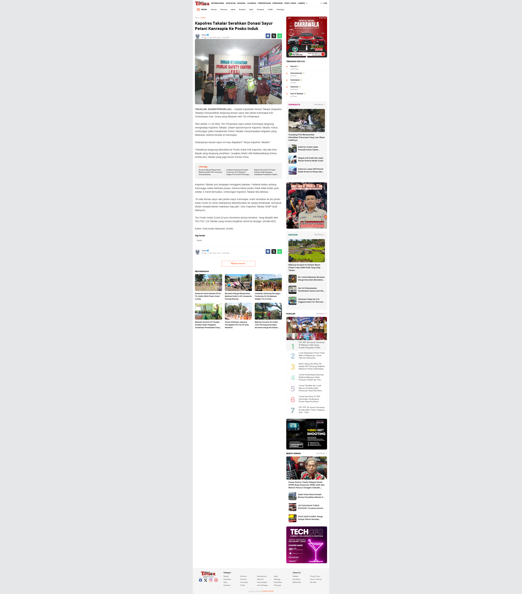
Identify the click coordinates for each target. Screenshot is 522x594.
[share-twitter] (273, 35)
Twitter (206, 583)
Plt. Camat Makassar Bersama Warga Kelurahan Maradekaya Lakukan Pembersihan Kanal (311, 278)
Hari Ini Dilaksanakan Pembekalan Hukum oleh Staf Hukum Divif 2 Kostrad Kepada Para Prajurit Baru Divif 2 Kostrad (311, 290)
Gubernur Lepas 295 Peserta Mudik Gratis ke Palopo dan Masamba (310, 170)
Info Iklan (313, 582)
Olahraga (251, 3)
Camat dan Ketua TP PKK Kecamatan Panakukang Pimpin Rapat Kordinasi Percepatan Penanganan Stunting (309, 399)
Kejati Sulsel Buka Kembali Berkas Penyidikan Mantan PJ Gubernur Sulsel (311, 496)
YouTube (216, 583)
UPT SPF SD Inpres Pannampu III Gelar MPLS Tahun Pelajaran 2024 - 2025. (312, 410)
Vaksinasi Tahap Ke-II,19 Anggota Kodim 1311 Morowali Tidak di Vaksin (311, 301)
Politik (270, 9)
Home (197, 18)
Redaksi (295, 576)
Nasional (241, 3)
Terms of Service (316, 579)
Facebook (201, 583)
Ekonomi (223, 9)
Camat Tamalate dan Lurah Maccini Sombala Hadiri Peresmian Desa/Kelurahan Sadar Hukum (310, 388)
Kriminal (242, 9)
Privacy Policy (315, 576)
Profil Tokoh (290, 3)
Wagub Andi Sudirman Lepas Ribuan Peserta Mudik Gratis (310, 159)
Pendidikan (277, 3)
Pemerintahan (264, 3)
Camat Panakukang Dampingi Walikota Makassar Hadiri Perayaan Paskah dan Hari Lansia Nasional (311, 377)
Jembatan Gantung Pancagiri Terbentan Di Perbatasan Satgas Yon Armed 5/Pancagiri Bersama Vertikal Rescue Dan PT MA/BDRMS (238, 172)
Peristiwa (260, 9)
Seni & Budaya (296, 94)
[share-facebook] (268, 35)
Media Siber (297, 582)
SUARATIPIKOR (268, 591)
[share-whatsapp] (279, 35)
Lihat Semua (318, 104)
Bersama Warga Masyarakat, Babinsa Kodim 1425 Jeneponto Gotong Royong (210, 172)
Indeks (204, 9)
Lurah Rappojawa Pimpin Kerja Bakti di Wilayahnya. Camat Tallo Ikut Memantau (311, 355)
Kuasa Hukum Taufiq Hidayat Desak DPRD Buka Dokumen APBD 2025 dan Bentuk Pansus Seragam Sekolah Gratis (306, 485)
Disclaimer (296, 579)
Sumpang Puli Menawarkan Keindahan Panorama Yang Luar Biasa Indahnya (306, 137)
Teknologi (280, 9)
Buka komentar (239, 263)
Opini (251, 9)
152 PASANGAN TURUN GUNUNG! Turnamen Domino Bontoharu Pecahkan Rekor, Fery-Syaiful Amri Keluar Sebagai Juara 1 (311, 507)
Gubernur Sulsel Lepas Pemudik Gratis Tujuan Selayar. (308, 148)
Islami (233, 9)
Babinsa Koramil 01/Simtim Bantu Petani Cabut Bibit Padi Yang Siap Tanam (304, 268)
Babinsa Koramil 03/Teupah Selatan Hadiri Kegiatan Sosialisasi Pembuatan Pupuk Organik (265, 172)
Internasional (217, 3)
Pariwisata (244, 582)
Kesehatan (231, 3)
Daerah (214, 9)
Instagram (211, 583)
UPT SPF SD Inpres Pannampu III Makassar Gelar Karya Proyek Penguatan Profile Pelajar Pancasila (312, 345)
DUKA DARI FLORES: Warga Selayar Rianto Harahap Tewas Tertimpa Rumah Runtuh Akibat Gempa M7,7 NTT (310, 518)
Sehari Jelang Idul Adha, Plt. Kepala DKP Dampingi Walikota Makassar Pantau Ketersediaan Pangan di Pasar (312, 366)
